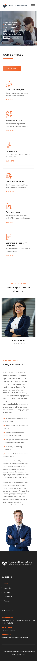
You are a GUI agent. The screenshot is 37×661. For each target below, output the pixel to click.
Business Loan (13, 212)
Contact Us (8, 597)
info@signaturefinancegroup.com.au (15, 637)
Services (7, 592)
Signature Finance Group (24, 651)
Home (6, 584)
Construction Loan (15, 181)
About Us (7, 588)
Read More (10, 100)
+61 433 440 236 (8, 630)
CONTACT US (15, 37)
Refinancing (11, 151)
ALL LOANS (6, 37)
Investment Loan (14, 120)
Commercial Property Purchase (16, 244)
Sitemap (7, 601)
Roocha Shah (18, 340)
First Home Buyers (15, 89)
